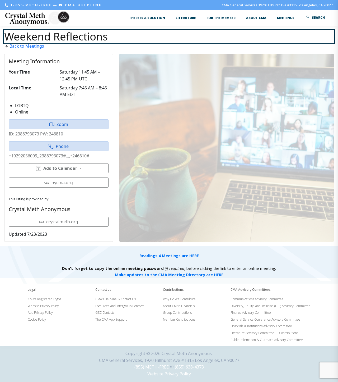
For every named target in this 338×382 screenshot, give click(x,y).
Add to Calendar (60, 168)
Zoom (62, 124)
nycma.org (62, 182)
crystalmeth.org (62, 222)
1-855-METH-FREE (31, 5)
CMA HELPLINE (82, 5)
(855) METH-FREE (151, 367)
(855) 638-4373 (189, 367)
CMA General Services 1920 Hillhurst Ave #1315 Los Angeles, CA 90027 (277, 5)
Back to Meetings (27, 46)
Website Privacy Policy (169, 374)
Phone (62, 146)
